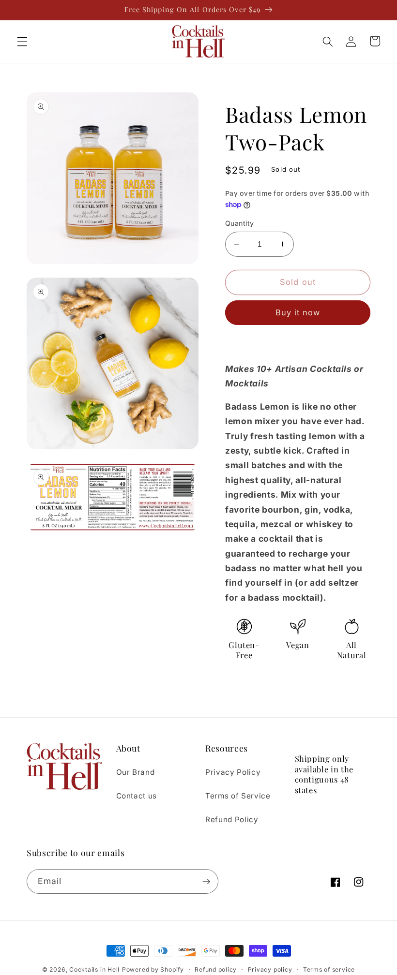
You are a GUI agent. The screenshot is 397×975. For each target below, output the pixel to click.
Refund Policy (232, 819)
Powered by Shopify (153, 969)
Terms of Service (238, 795)
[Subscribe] (206, 881)
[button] (22, 41)
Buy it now (298, 312)
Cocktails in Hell (94, 969)
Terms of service (329, 969)
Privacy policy (270, 969)
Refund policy (216, 969)
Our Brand (135, 772)
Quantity (239, 223)
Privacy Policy (232, 772)
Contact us (136, 795)
